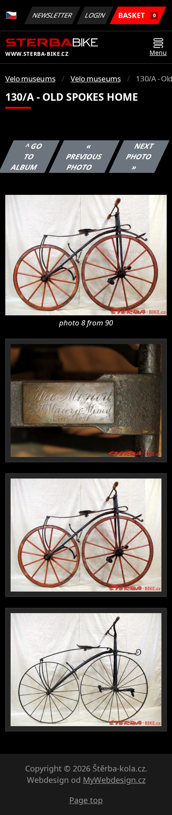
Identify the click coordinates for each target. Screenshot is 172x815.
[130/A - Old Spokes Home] (86, 254)
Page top (86, 800)
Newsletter (52, 15)
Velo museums (30, 78)
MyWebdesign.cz (114, 780)
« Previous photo (84, 156)
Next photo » (139, 156)
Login (95, 15)
